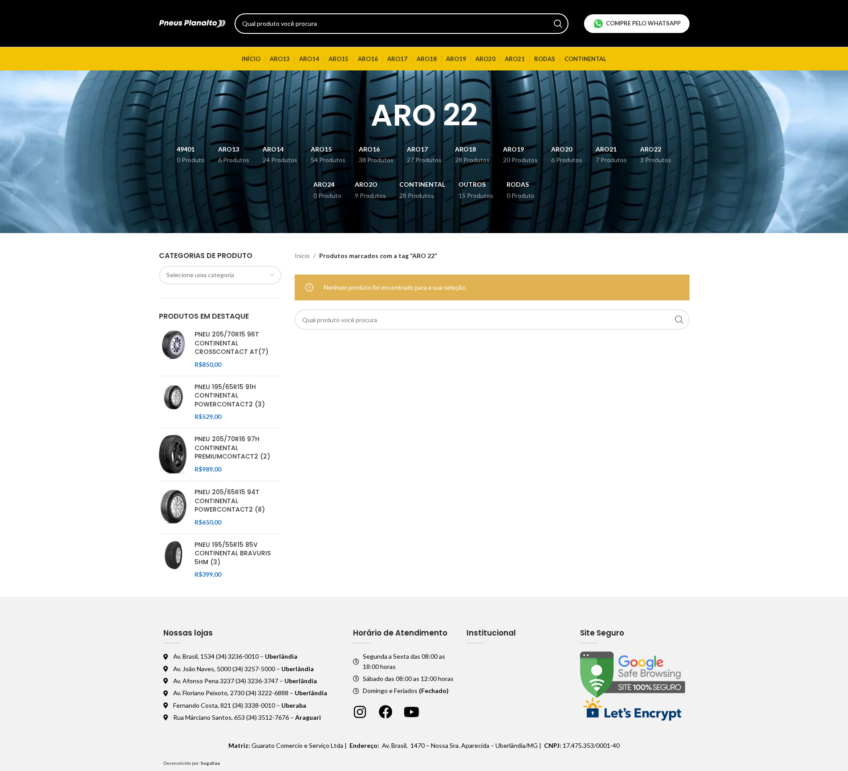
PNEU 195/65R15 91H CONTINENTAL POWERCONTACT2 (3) (230, 396)
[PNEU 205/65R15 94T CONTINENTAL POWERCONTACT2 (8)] (173, 507)
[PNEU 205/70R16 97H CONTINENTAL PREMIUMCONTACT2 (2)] (173, 454)
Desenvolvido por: (191, 763)
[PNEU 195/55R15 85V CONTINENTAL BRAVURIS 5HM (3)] (173, 560)
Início (302, 255)
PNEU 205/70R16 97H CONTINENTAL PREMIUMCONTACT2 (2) (232, 448)
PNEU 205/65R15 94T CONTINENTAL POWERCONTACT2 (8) (230, 501)
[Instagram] (360, 712)
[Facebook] (386, 712)
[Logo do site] (192, 22)
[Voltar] (360, 115)
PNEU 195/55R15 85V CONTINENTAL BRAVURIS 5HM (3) (233, 553)
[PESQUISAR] (558, 23)
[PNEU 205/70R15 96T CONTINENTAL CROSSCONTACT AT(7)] (173, 349)
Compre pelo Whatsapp (643, 23)
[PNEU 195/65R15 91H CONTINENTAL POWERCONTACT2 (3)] (173, 402)
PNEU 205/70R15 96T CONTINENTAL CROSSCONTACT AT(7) (231, 343)
